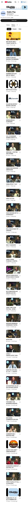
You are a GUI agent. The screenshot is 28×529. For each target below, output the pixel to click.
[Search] (15, 2)
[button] (19, 25)
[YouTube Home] (8, 2)
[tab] (8, 25)
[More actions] (20, 42)
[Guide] (2, 2)
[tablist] (14, 25)
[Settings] (18, 2)
